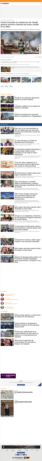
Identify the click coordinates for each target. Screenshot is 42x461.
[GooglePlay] (26, 454)
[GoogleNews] (22, 454)
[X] (3, 57)
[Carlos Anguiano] (2, 299)
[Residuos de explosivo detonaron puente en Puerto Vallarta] (7, 99)
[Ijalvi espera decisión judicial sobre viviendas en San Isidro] (7, 209)
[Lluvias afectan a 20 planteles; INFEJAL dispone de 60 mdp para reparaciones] (7, 325)
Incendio (11, 86)
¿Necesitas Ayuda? (21, 452)
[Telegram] (7, 57)
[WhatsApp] (5, 57)
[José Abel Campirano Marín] (2, 307)
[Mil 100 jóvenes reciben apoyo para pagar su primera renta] (7, 175)
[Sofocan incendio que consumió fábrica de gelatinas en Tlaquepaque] (7, 116)
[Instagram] (20, 454)
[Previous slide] (20, 84)
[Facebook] (1, 57)
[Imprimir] (12, 57)
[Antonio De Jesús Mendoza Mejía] (2, 294)
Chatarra (6, 86)
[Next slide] (21, 84)
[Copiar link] (10, 57)
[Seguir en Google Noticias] (40, 57)
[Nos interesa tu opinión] (21, 447)
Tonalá (2, 86)
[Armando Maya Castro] (2, 303)
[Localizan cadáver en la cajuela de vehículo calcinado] (7, 108)
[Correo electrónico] (9, 57)
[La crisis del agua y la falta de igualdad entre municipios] (7, 143)
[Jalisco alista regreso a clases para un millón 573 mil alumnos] (7, 317)
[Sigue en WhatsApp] (39, 57)
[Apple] (24, 454)
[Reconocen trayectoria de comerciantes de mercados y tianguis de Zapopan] (7, 342)
